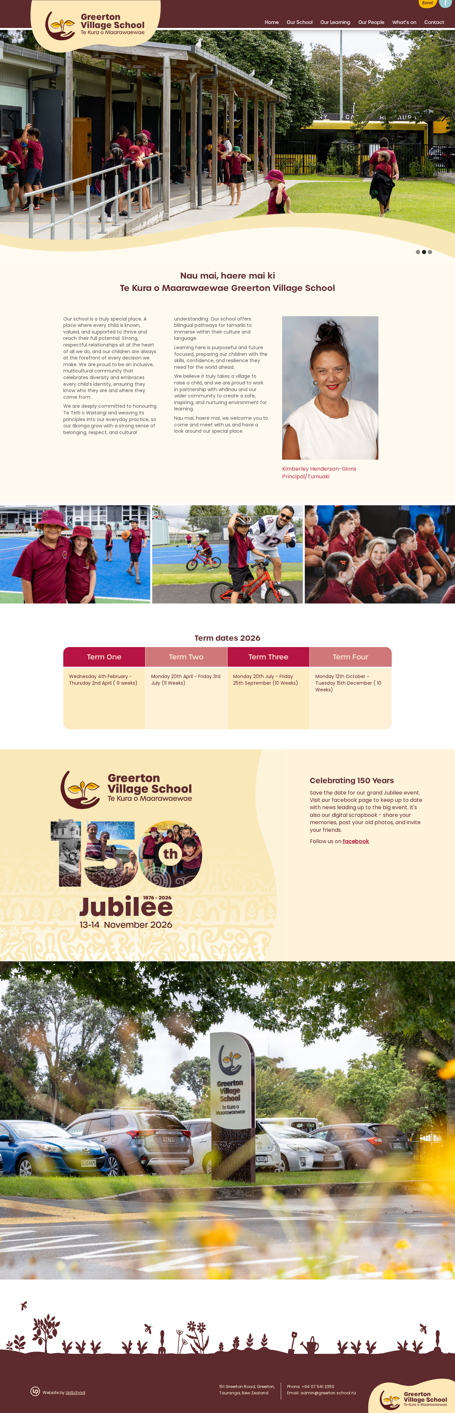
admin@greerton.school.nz (328, 1393)
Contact (434, 22)
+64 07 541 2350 (317, 1387)
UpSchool (75, 1393)
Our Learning (335, 22)
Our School (299, 22)
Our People (371, 22)
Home (272, 22)
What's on (404, 22)
